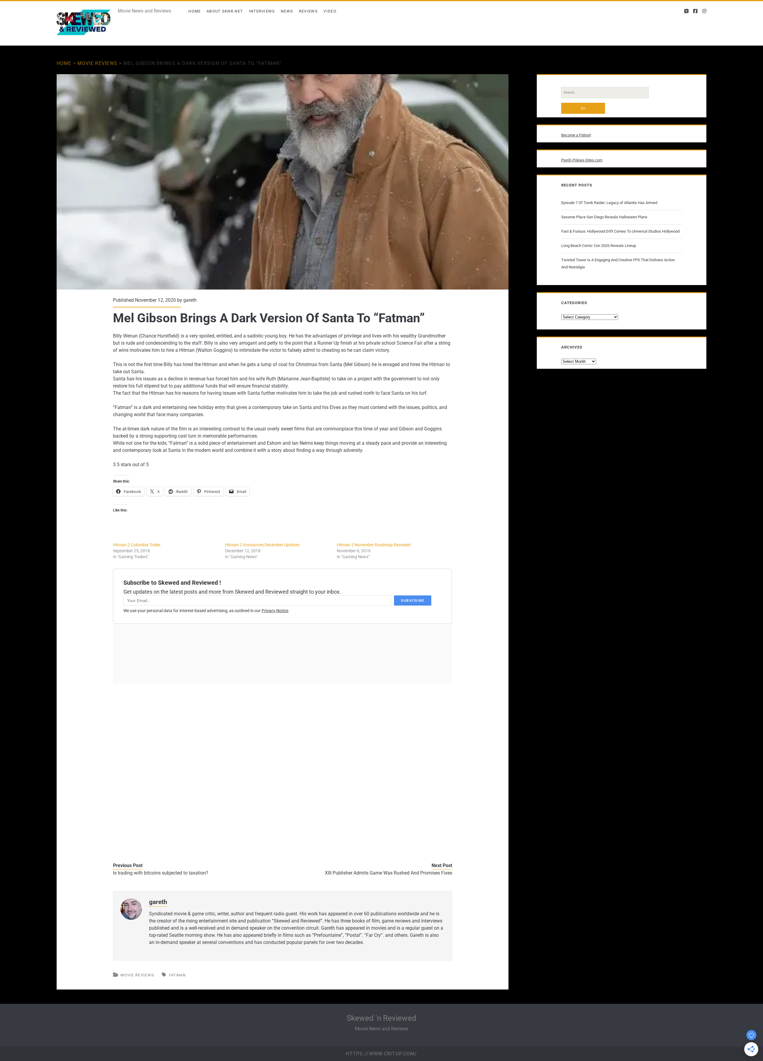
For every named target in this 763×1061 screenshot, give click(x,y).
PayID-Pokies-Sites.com (581, 160)
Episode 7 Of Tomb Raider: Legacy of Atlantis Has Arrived (609, 202)
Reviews (308, 11)
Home (194, 11)
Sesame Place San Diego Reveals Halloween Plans (604, 217)
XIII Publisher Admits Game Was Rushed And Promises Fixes (388, 873)
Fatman (177, 975)
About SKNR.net (225, 11)
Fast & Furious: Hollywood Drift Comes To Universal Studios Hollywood (620, 231)
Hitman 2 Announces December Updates (262, 544)
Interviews (262, 11)
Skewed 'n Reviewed (381, 1018)
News (287, 11)
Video (329, 11)
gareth (190, 300)
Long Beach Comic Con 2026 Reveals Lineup (598, 245)
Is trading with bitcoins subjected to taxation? (160, 873)
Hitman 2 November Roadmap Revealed (373, 544)
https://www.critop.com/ (381, 1054)
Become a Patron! (576, 135)
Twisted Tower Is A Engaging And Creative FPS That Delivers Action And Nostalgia (618, 263)
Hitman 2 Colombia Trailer (137, 544)
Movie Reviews (97, 63)
